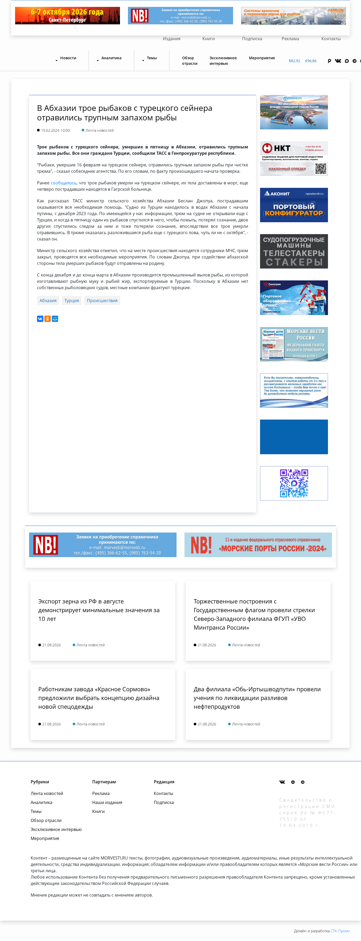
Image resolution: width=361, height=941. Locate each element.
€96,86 (311, 60)
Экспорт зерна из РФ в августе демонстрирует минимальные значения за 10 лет (99, 609)
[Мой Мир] (55, 319)
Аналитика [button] (111, 57)
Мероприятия (262, 57)
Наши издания (107, 802)
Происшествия (102, 300)
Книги (208, 39)
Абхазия (48, 300)
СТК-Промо (340, 930)
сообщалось (63, 183)
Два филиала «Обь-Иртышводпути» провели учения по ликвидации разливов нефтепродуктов (257, 697)
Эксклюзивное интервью (223, 60)
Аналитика (41, 802)
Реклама (290, 39)
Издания (172, 39)
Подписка (252, 39)
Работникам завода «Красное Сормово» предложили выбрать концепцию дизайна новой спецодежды (98, 697)
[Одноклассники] (47, 319)
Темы (36, 811)
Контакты (331, 39)
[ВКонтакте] (40, 319)
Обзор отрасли (189, 60)
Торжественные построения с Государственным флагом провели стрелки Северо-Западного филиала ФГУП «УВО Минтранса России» (254, 614)
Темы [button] (152, 57)
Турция (71, 300)
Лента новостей (47, 793)
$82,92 (294, 60)
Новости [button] (68, 57)
